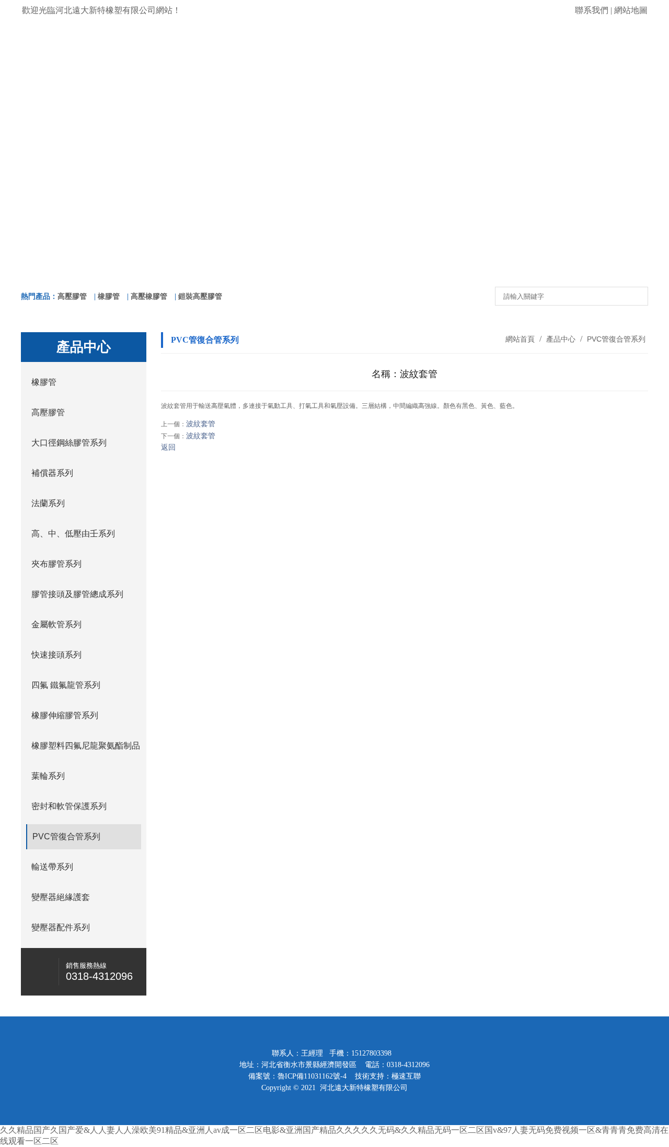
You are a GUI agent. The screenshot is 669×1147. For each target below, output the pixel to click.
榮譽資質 (334, 107)
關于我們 (155, 107)
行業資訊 (513, 107)
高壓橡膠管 (149, 296)
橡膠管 (109, 296)
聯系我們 (591, 10)
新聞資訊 (424, 107)
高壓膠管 (72, 296)
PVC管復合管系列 (615, 339)
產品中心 (245, 107)
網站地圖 (631, 10)
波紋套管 (200, 424)
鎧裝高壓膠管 (200, 296)
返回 (168, 447)
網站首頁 (66, 107)
